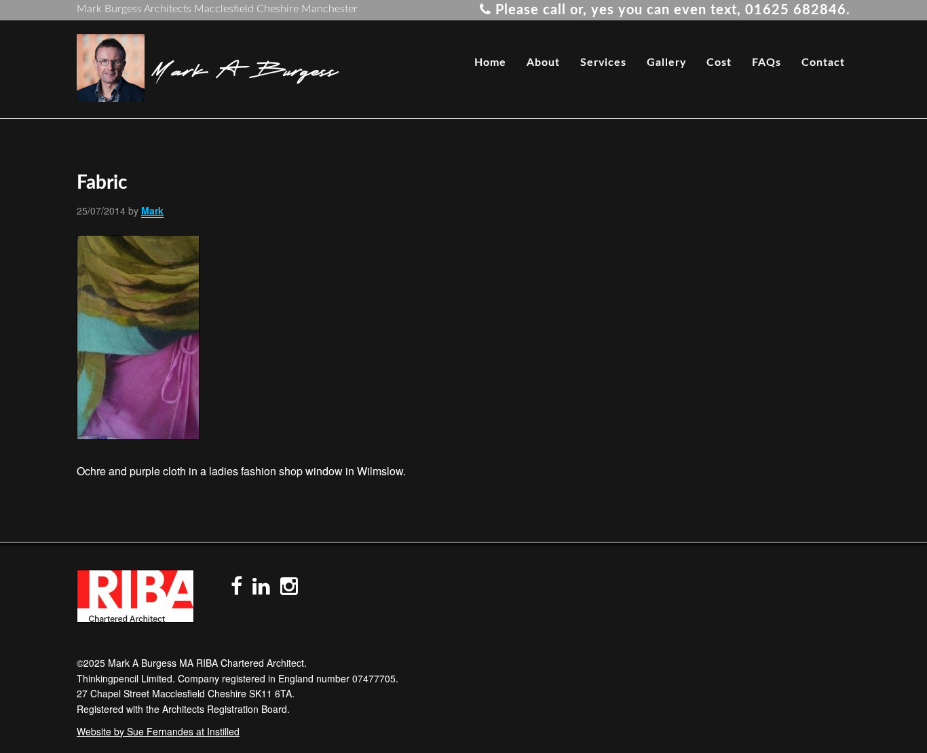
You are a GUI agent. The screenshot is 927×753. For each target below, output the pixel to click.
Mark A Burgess (244, 68)
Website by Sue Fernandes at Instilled (158, 731)
